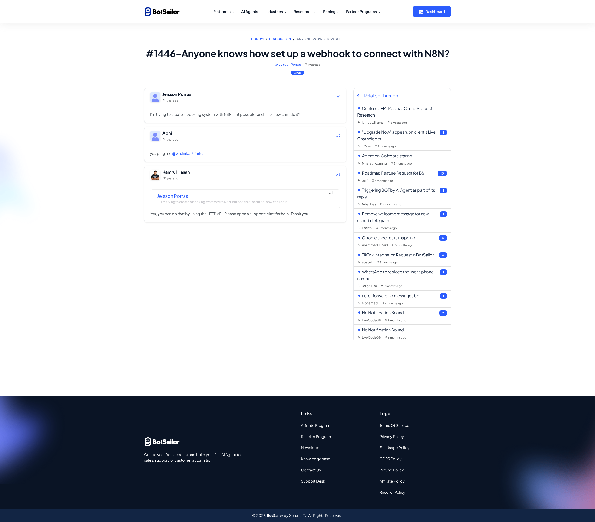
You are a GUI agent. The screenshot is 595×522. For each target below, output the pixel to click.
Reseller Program (316, 436)
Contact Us (311, 469)
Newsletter (311, 447)
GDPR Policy (391, 458)
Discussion (280, 39)
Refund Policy (392, 469)
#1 (338, 96)
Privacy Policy (392, 436)
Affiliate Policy (392, 481)
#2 (338, 135)
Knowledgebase (315, 458)
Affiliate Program (315, 425)
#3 (338, 174)
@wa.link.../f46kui (188, 153)
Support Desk (313, 481)
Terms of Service (394, 425)
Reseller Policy (392, 492)
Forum (257, 39)
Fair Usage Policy (395, 447)
